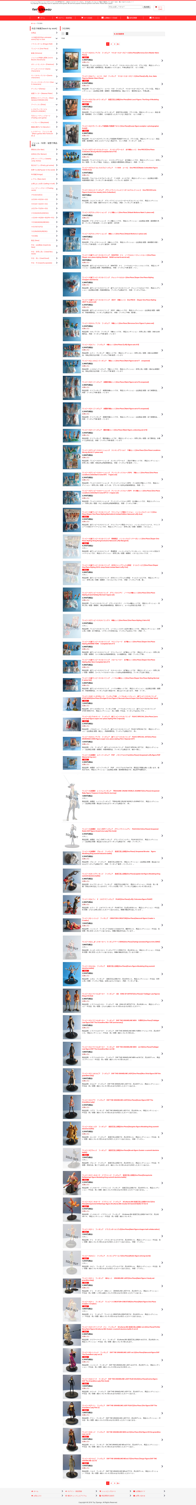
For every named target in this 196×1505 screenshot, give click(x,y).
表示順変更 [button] (120, 34)
